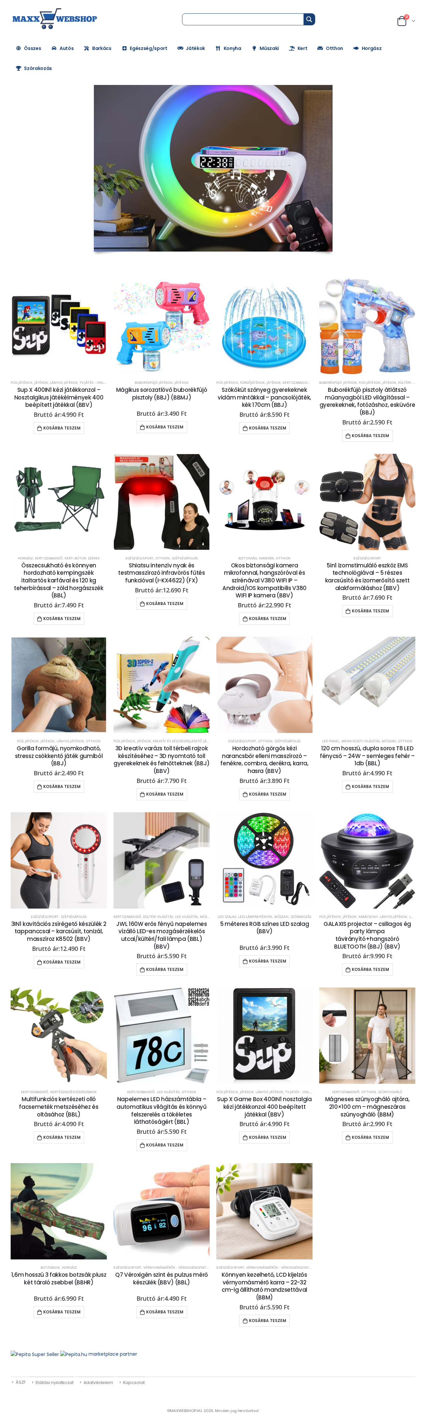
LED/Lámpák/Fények (255, 916)
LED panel (330, 741)
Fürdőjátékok (252, 382)
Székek (94, 558)
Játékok (195, 48)
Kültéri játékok (412, 382)
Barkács (101, 48)
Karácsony (367, 916)
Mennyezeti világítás (360, 741)
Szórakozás (38, 68)
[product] (59, 326)
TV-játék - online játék (99, 382)
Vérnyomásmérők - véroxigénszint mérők (181, 1267)
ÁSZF (21, 1382)
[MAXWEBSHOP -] (56, 19)
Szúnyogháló (390, 1091)
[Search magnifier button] (309, 19)
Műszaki (269, 48)
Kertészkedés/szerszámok (73, 1091)
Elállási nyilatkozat (55, 1382)
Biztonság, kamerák (256, 558)
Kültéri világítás (158, 916)
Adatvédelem (98, 1382)
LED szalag (227, 916)
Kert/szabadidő (296, 382)
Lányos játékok (64, 382)
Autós (67, 48)
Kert (303, 48)
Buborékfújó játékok (153, 382)
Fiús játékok (21, 382)
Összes (32, 48)
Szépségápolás (185, 558)
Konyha (232, 48)
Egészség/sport (148, 48)
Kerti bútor (75, 558)
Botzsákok (50, 1267)
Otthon (334, 48)
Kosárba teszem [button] (62, 428)
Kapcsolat (134, 1382)
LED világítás (186, 916)
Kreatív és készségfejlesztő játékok (185, 741)
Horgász (372, 48)
